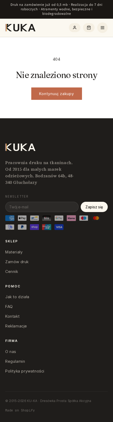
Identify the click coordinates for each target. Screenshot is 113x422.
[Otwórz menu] (102, 27)
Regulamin (15, 361)
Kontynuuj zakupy (56, 93)
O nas (10, 351)
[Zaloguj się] (74, 27)
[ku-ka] (20, 27)
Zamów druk (17, 261)
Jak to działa (17, 296)
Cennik (11, 271)
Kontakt (12, 316)
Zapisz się (94, 207)
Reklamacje (16, 325)
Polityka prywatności (24, 371)
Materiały (14, 251)
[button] (89, 27)
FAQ (9, 306)
